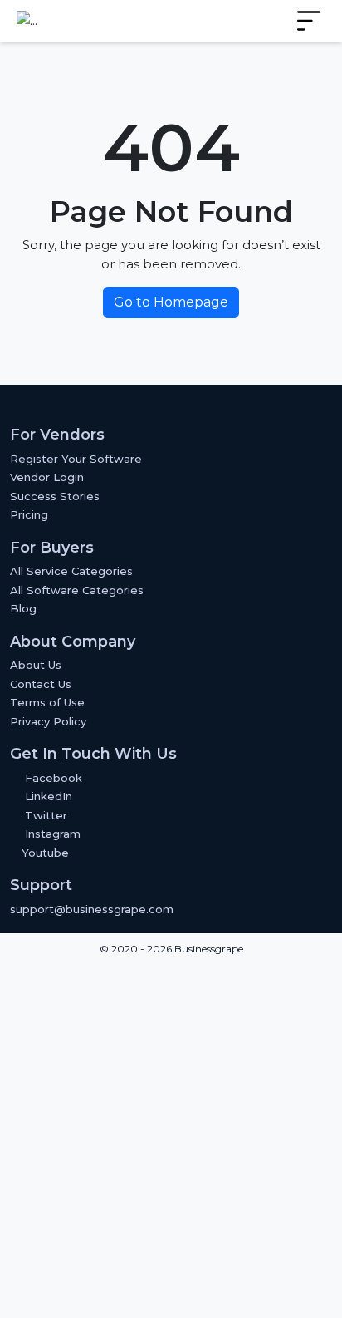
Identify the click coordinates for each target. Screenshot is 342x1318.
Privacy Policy (48, 721)
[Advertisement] (171, 1141)
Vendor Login (47, 477)
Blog (23, 608)
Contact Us (40, 684)
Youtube (43, 852)
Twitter (46, 815)
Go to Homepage (171, 302)
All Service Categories (71, 571)
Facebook (53, 777)
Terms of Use (47, 702)
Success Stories (55, 496)
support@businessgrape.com (91, 909)
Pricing (29, 514)
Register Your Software (76, 458)
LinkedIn (48, 796)
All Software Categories (77, 590)
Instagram (53, 833)
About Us (35, 664)
